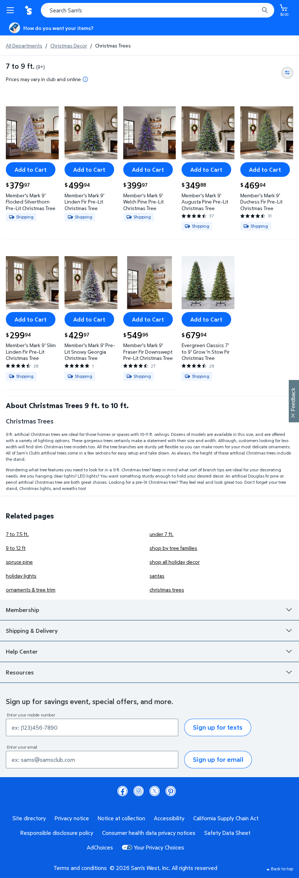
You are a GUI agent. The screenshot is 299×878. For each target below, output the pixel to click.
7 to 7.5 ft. (17, 534)
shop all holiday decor (175, 561)
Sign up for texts (217, 727)
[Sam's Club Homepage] (29, 10)
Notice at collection (121, 818)
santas (157, 575)
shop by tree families (173, 547)
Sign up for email (218, 759)
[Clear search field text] (255, 10)
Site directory (29, 818)
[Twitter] (154, 791)
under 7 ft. (162, 534)
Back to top (282, 869)
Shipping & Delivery (32, 631)
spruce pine (19, 561)
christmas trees (167, 589)
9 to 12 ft (16, 547)
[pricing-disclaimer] (85, 79)
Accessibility (169, 818)
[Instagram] (138, 791)
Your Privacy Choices (159, 847)
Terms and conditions (80, 868)
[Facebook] (122, 791)
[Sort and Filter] (287, 73)
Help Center (22, 651)
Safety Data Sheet (227, 833)
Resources (20, 672)
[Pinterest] (170, 791)
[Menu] (12, 10)
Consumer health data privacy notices (148, 833)
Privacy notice (72, 818)
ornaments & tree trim (30, 589)
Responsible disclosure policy (56, 833)
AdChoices (100, 847)
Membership (22, 610)
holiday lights (21, 575)
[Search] (265, 10)
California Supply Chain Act (226, 818)
